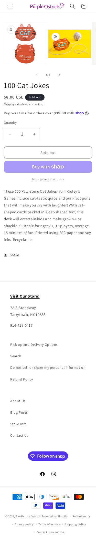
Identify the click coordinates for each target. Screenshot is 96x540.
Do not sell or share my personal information (48, 367)
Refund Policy (21, 379)
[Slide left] (36, 74)
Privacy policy (24, 524)
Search (16, 356)
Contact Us (19, 435)
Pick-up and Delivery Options (34, 344)
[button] (10, 6)
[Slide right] (59, 74)
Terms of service (49, 524)
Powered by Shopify (54, 516)
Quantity (10, 122)
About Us (18, 401)
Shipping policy (75, 524)
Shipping (9, 104)
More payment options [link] (48, 179)
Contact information (50, 532)
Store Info (18, 424)
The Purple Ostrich (28, 516)
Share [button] (14, 255)
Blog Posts (19, 412)
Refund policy (81, 516)
